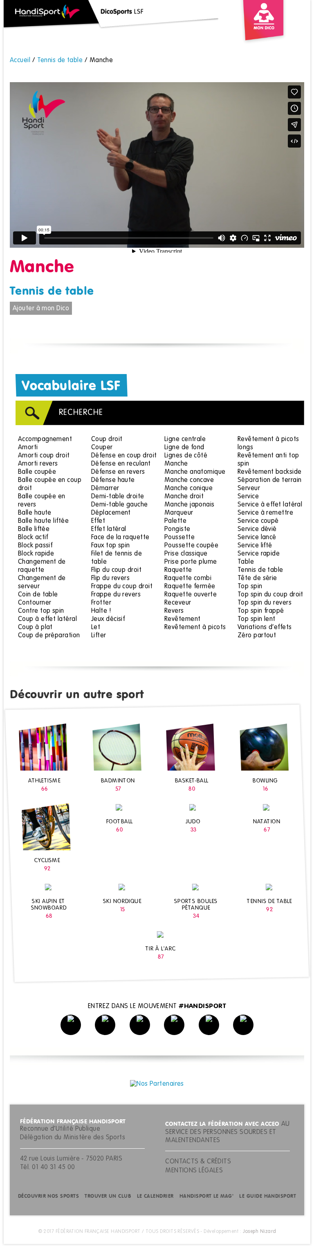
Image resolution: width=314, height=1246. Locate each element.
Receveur (177, 603)
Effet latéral (108, 529)
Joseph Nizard (259, 1231)
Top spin (250, 586)
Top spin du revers (265, 603)
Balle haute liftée (43, 521)
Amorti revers (38, 464)
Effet (98, 521)
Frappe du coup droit (122, 586)
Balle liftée (33, 529)
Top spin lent (257, 619)
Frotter (101, 603)
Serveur (249, 488)
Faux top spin (110, 545)
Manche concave (189, 480)
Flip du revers (110, 578)
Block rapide (36, 554)
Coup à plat (35, 627)
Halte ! (101, 611)
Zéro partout (257, 635)
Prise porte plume (190, 562)
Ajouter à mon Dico (41, 308)
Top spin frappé (261, 611)
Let (95, 627)
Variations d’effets (265, 627)
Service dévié (257, 529)
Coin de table (38, 595)
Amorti (28, 447)
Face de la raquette (120, 537)
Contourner (35, 603)
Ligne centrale (185, 439)
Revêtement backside (270, 472)
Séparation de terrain (269, 480)
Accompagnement (45, 439)
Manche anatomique (195, 472)
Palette (175, 521)
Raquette (178, 570)
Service (248, 496)
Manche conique (188, 488)
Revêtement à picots (195, 627)
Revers (174, 611)
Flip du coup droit (116, 570)
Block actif (33, 537)
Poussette (179, 537)
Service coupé (258, 521)
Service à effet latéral (270, 505)
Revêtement (182, 619)
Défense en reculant (121, 464)
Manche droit (184, 496)
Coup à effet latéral (47, 619)
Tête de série (257, 578)
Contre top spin (41, 611)
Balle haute (35, 513)
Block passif (35, 545)
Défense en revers (118, 472)
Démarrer (105, 488)
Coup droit (107, 439)
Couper (102, 447)
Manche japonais (189, 505)
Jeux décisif (108, 619)
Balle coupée (37, 472)
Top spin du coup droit (270, 595)
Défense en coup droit (124, 456)
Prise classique (186, 554)
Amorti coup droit (44, 456)
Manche (176, 464)
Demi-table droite (117, 496)
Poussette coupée (191, 545)
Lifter (98, 635)
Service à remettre (265, 513)
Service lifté (255, 545)
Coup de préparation (49, 635)
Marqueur (178, 513)
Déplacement (111, 513)
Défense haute (113, 480)
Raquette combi (187, 578)
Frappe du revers (116, 595)
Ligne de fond (184, 447)
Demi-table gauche (119, 505)
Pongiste (177, 529)
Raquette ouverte (190, 595)
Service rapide (259, 554)
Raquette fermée (189, 586)
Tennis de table (52, 291)
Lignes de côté (185, 456)
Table (246, 562)
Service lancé (257, 537)
